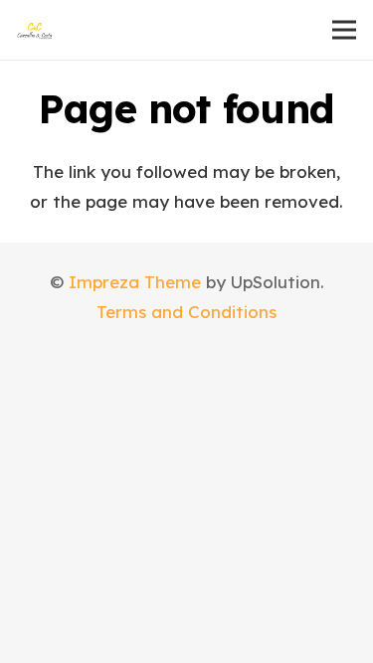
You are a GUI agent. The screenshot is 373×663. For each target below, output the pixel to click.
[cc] (35, 30)
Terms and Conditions (186, 311)
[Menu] (343, 30)
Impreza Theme (135, 281)
